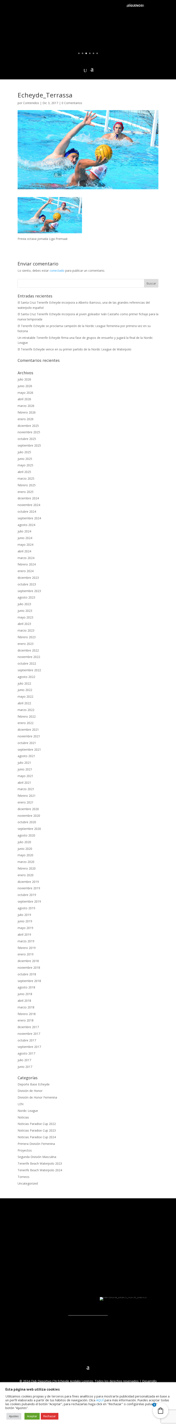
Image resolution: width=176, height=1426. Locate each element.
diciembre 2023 (28, 578)
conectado (57, 270)
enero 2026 (25, 419)
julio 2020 (24, 842)
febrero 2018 (27, 1014)
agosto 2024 (26, 525)
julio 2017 (24, 1060)
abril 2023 (24, 624)
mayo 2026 (25, 393)
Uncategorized (28, 1183)
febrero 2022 (27, 716)
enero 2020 (25, 875)
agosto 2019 (26, 908)
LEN (20, 1104)
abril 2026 (24, 399)
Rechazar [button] (49, 1416)
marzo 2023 (26, 630)
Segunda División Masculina (37, 1157)
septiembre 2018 (29, 981)
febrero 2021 (27, 796)
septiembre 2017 (29, 1047)
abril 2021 (24, 782)
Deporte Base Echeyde (34, 1084)
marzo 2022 (26, 710)
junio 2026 (25, 386)
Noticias (23, 1117)
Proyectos (25, 1150)
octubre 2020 (27, 822)
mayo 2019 (25, 928)
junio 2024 (25, 538)
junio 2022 (25, 690)
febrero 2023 (27, 637)
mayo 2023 (25, 617)
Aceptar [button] (32, 1416)
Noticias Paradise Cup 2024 (37, 1137)
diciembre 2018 (28, 961)
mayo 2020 (25, 855)
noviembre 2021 (29, 736)
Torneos (23, 1177)
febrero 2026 (27, 412)
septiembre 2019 (29, 901)
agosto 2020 (26, 835)
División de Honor (30, 1091)
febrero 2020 (27, 868)
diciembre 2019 (28, 882)
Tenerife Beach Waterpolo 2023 (40, 1163)
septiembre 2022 (29, 670)
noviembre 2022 (29, 657)
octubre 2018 (27, 974)
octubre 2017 (27, 1040)
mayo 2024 (25, 545)
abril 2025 (24, 472)
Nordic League (28, 1111)
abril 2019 (24, 934)
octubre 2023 (27, 584)
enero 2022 (25, 723)
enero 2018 (25, 1020)
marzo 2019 (26, 941)
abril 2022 (24, 703)
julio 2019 (24, 915)
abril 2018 (24, 1001)
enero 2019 (25, 954)
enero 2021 (25, 802)
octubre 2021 (27, 743)
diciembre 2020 (28, 809)
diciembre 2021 (28, 729)
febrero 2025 (27, 485)
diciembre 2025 (28, 426)
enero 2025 (25, 492)
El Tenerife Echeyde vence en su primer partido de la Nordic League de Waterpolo (74, 349)
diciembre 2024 (28, 498)
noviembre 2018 (29, 967)
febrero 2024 (27, 564)
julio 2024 (24, 531)
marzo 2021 (26, 789)
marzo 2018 (26, 1007)
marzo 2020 (26, 862)
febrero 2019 (27, 948)
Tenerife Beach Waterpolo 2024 (40, 1170)
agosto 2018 (26, 987)
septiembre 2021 (29, 749)
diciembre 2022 (28, 650)
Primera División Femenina (36, 1144)
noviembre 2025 (29, 432)
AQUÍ (100, 1400)
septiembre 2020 (29, 829)
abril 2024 (24, 551)
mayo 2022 (25, 696)
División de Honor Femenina (37, 1097)
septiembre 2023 (29, 591)
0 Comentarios (72, 103)
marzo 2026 (26, 406)
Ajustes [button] (14, 1416)
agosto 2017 (26, 1053)
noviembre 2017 (29, 1034)
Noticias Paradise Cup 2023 (37, 1130)
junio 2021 (25, 769)
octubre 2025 (27, 439)
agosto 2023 (26, 597)
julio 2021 (24, 763)
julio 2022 (24, 683)
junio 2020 (25, 849)
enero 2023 (25, 644)
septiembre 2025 (29, 445)
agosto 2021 (26, 756)
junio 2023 (25, 611)
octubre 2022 (27, 663)
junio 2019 (25, 921)
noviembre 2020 (29, 816)
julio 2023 (24, 604)
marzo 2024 (26, 558)
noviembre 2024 (29, 505)
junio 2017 (25, 1067)
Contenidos (31, 103)
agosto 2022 (26, 677)
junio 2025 (25, 459)
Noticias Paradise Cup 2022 (37, 1124)
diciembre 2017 (28, 1027)
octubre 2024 (27, 511)
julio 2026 (24, 379)
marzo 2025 (26, 478)
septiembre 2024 (29, 518)
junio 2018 (25, 994)
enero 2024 (25, 571)
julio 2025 (24, 452)
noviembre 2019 (29, 888)
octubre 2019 (27, 895)
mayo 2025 (25, 465)
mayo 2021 (25, 776)
